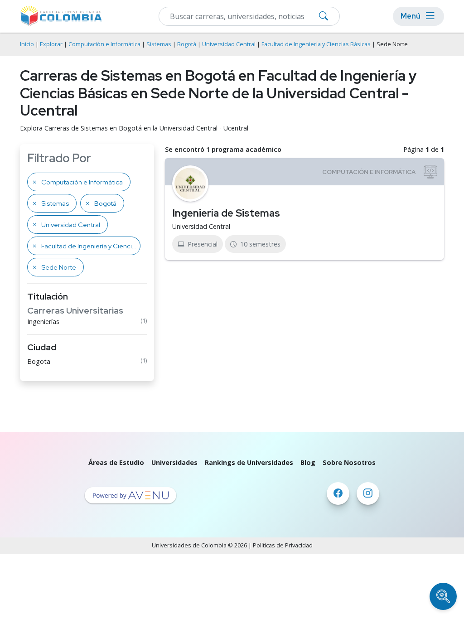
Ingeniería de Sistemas (226, 213)
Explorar (51, 44)
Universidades (174, 462)
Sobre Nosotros (349, 462)
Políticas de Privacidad (283, 545)
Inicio (27, 44)
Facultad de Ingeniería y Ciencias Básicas (316, 44)
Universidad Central (229, 44)
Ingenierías (43, 321)
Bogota (38, 361)
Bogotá (186, 44)
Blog (307, 462)
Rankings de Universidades (249, 462)
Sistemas (158, 44)
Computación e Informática (104, 44)
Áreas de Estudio (116, 462)
